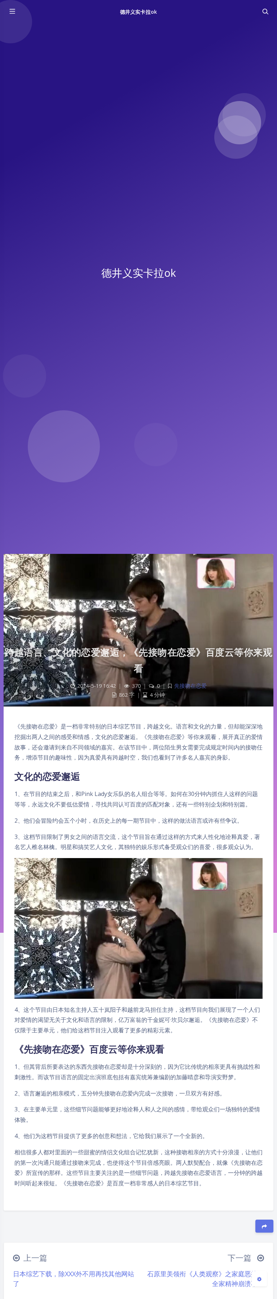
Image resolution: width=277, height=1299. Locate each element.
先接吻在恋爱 (190, 685)
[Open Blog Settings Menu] (259, 1278)
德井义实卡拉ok (138, 11)
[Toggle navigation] (265, 11)
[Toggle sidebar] (12, 11)
